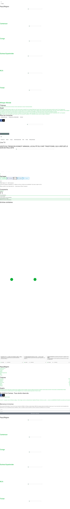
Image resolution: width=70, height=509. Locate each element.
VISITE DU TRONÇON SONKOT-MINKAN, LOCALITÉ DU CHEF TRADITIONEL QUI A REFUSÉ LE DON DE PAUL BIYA (34, 147)
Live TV (2, 142)
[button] (3, 178)
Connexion (2, 190)
